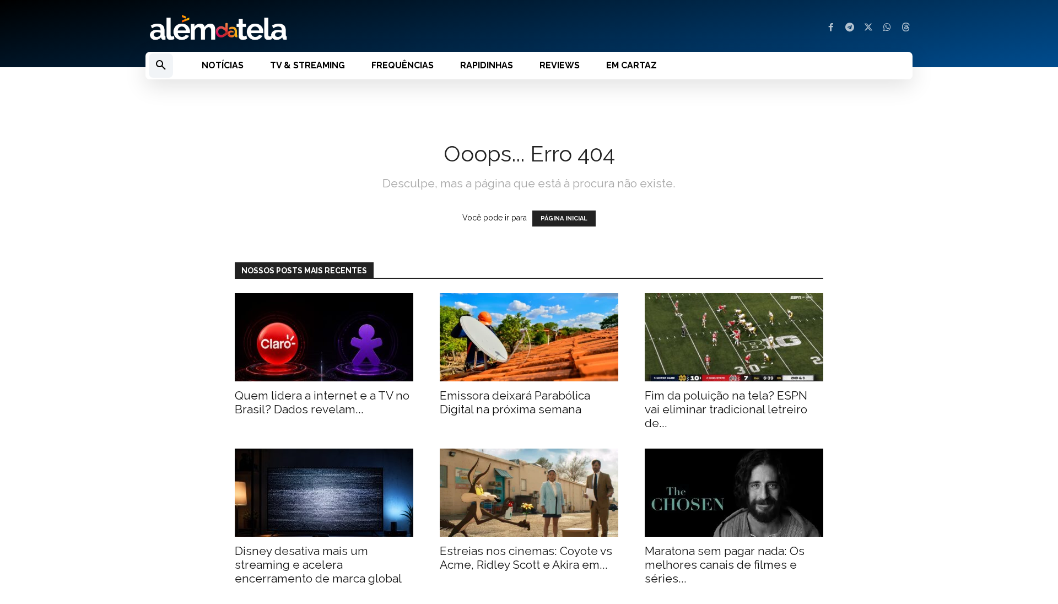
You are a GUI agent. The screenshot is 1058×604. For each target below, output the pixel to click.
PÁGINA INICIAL (564, 218)
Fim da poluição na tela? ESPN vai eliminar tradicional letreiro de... (726, 409)
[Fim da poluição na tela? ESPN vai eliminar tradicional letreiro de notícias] (734, 337)
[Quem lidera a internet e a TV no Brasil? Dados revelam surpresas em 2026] (324, 337)
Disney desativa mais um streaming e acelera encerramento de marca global (318, 564)
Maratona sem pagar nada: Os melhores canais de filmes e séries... (725, 564)
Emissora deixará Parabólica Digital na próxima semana (515, 402)
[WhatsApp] (887, 28)
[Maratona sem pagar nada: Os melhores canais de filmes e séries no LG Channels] (734, 493)
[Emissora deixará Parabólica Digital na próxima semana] (529, 337)
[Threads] (906, 28)
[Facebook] (831, 28)
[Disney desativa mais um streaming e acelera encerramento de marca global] (324, 493)
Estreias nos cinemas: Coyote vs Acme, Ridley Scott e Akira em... (526, 557)
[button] (161, 65)
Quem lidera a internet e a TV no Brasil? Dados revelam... (322, 402)
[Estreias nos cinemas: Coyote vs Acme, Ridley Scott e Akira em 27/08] (529, 493)
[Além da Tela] (330, 28)
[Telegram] (849, 28)
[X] (868, 28)
